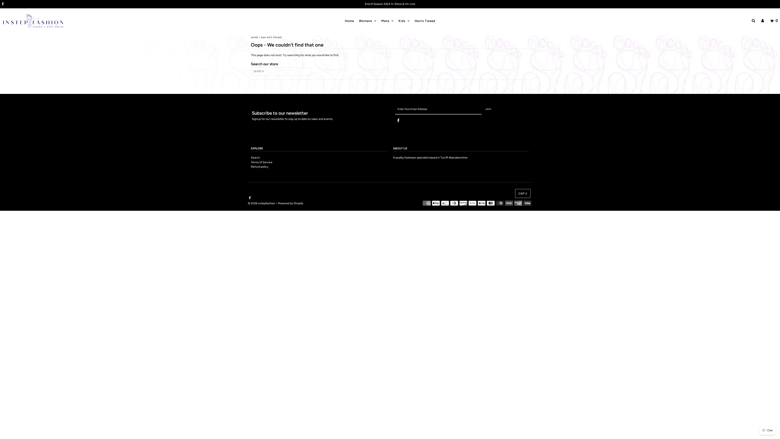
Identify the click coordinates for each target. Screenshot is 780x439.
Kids (402, 21)
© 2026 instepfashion (261, 203)
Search (255, 157)
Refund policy (259, 166)
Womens (365, 21)
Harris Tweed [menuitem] (425, 21)
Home (254, 37)
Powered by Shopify (290, 203)
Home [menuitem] (349, 21)
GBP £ (522, 193)
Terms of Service (261, 162)
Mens (385, 21)
